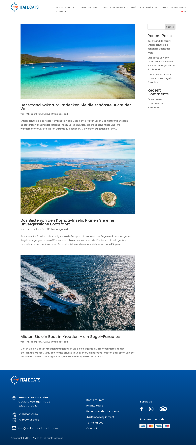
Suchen (170, 26)
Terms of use (94, 422)
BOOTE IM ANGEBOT (66, 7)
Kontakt (61, 12)
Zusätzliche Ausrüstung (145, 7)
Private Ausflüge (90, 7)
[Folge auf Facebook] (141, 409)
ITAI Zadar (30, 114)
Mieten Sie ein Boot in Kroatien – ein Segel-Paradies (70, 336)
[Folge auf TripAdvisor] (163, 408)
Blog (165, 7)
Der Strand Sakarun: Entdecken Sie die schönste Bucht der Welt (76, 106)
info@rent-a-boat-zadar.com (38, 428)
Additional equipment (100, 417)
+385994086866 (29, 419)
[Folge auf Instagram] (151, 409)
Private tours (94, 405)
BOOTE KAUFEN (178, 7)
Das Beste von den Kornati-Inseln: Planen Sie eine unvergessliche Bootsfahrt (67, 222)
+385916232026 (28, 414)
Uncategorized (60, 114)
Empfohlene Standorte (115, 7)
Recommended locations (102, 411)
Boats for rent (95, 400)
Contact (91, 428)
